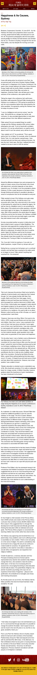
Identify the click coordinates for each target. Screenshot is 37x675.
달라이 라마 (6, 8)
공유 (2, 25)
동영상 (32, 8)
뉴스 (2, 13)
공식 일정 (15, 8)
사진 (24, 8)
